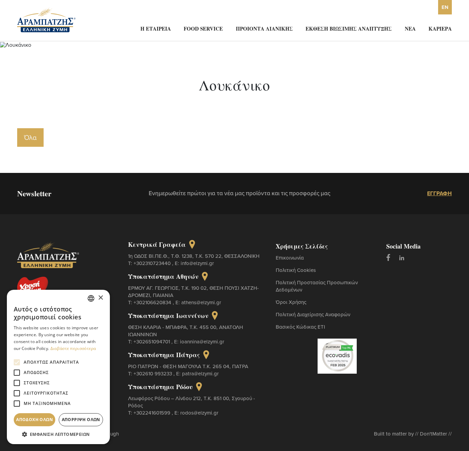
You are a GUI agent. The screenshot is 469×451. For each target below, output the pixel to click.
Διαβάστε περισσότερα (73, 348)
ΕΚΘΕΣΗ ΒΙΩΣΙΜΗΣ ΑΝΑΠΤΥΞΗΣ (349, 28)
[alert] (58, 367)
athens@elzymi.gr (201, 302)
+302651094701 (152, 341)
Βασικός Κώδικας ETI (300, 326)
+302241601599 (153, 412)
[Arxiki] (46, 19)
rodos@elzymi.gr (199, 412)
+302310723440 (153, 263)
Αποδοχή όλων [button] (34, 419)
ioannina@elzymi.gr (202, 341)
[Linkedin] (401, 257)
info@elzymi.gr (197, 263)
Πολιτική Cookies (296, 270)
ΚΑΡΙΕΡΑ (440, 28)
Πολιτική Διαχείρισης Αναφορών (313, 314)
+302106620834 (153, 302)
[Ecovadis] (337, 355)
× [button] (100, 297)
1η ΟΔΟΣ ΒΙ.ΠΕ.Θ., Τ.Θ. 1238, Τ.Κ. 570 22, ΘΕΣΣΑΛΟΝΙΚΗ (194, 256)
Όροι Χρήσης (291, 302)
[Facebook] (388, 257)
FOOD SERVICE (203, 28)
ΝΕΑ (410, 28)
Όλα (30, 137)
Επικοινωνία (290, 257)
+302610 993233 (153, 373)
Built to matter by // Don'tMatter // (413, 433)
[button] (58, 434)
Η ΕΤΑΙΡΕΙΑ (155, 28)
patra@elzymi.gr (200, 373)
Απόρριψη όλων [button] (81, 419)
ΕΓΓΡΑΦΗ (439, 193)
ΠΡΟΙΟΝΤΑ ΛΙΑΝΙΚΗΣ (264, 28)
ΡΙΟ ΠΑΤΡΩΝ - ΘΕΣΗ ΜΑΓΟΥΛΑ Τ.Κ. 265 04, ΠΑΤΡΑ (188, 366)
